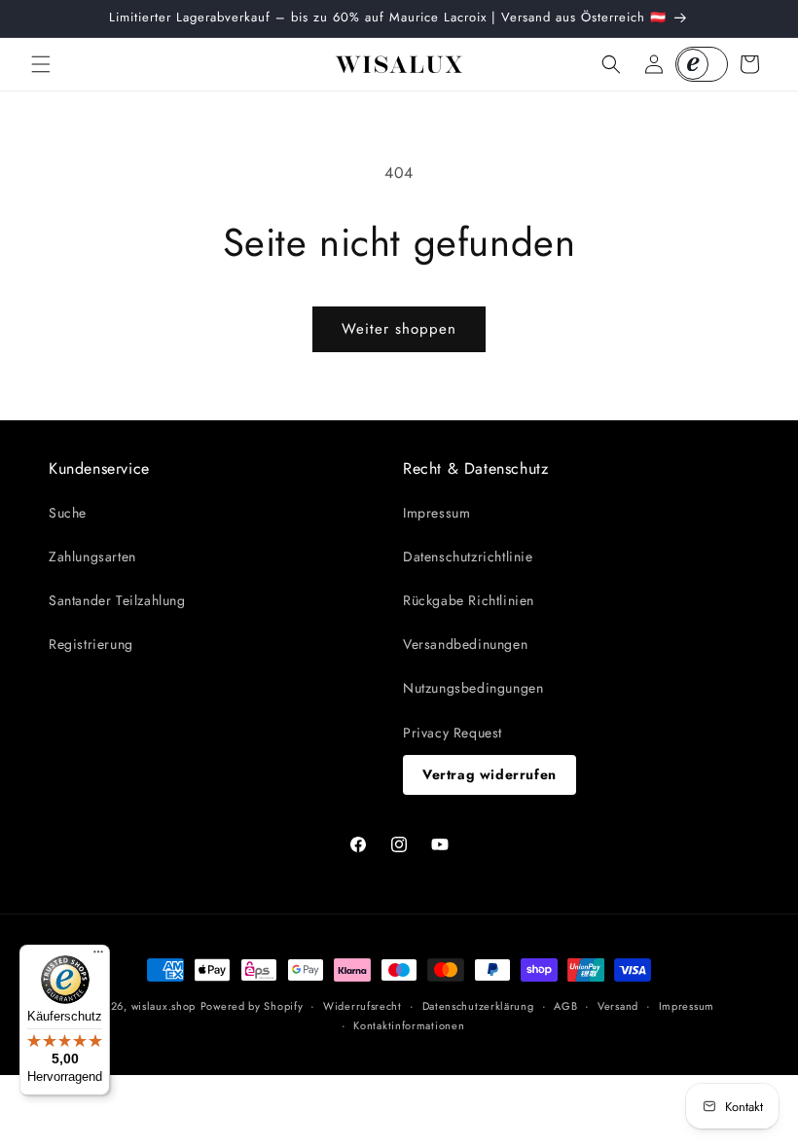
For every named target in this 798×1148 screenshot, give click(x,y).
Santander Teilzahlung (117, 600)
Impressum (436, 512)
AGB (565, 1006)
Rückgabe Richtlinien (468, 600)
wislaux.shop (163, 1006)
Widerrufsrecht (362, 1006)
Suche (68, 512)
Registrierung (91, 644)
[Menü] (98, 956)
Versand (618, 1006)
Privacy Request (452, 732)
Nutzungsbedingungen (473, 688)
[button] (40, 64)
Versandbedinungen (465, 644)
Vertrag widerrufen (489, 774)
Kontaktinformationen (408, 1025)
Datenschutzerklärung (478, 1006)
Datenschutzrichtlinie (468, 556)
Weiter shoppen (399, 329)
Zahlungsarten (92, 556)
